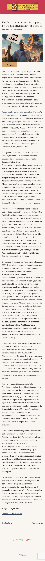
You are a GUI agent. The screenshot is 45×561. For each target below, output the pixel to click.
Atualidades (7, 30)
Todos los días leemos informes (14, 112)
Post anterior (6, 523)
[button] (22, 157)
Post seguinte (38, 523)
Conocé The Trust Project (12, 514)
